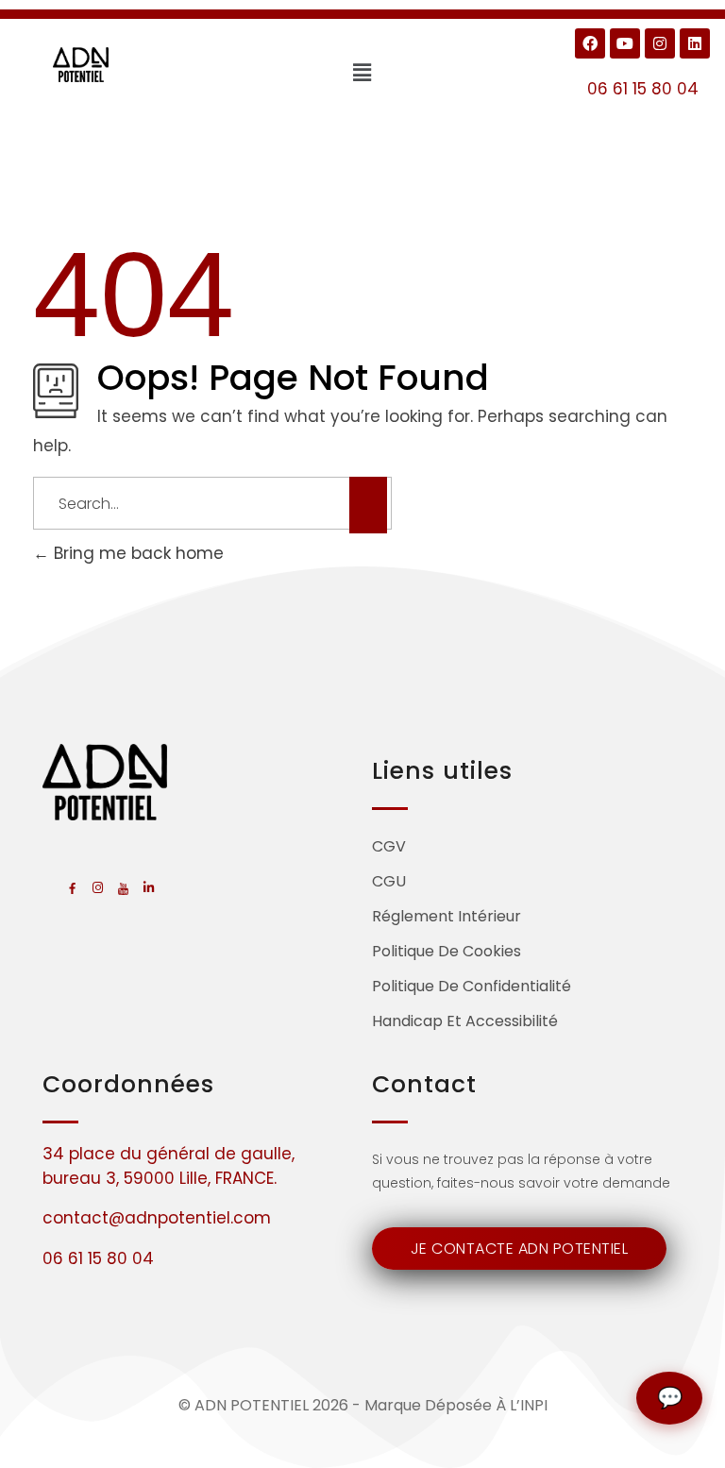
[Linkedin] (695, 43)
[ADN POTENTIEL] (81, 64)
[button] (362, 73)
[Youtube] (625, 43)
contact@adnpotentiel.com (156, 1217)
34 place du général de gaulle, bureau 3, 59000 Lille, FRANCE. (168, 1166)
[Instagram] (660, 43)
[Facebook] (590, 43)
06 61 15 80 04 (643, 88)
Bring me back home (136, 553)
